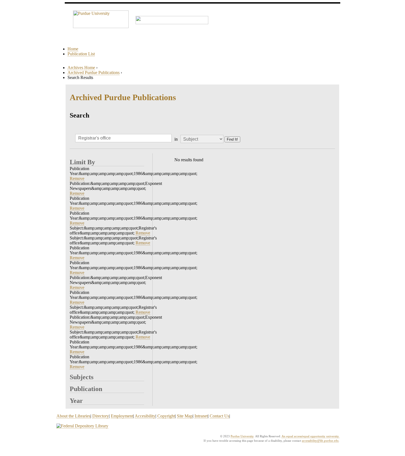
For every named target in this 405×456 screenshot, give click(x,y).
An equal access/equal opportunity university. (310, 436)
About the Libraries (73, 416)
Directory (100, 416)
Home (73, 49)
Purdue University (242, 436)
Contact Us (219, 416)
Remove (77, 178)
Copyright (166, 416)
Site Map (185, 416)
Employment (122, 416)
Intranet (201, 416)
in (176, 139)
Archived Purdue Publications (94, 72)
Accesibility (145, 416)
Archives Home (81, 67)
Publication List (81, 53)
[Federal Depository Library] (82, 426)
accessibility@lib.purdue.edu (320, 440)
